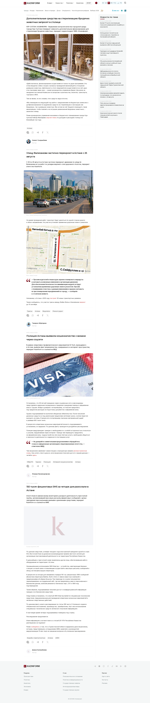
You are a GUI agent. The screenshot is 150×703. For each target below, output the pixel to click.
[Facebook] (42, 132)
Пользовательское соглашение (72, 676)
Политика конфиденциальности (73, 680)
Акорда (32, 10)
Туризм (38, 462)
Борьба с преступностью (36, 638)
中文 (114, 3)
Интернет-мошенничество (63, 462)
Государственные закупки (71, 690)
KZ (103, 3)
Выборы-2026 (94, 10)
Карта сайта (106, 676)
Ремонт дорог (58, 311)
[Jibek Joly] (116, 10)
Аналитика (79, 3)
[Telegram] (37, 132)
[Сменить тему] (97, 3)
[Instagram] (27, 132)
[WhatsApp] (32, 132)
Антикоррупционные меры (71, 686)
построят (53, 298)
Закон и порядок (50, 10)
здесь (34, 455)
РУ (109, 3)
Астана (29, 128)
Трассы (29, 311)
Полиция (47, 462)
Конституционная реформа (80, 10)
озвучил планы (51, 117)
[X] (47, 132)
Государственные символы (71, 683)
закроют (83, 302)
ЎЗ (121, 3)
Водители (46, 311)
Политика (27, 680)
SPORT (89, 3)
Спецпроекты (66, 10)
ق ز (118, 3)
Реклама (104, 683)
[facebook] (108, 666)
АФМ (57, 638)
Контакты (105, 680)
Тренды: (26, 10)
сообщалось (35, 627)
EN (111, 3)
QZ (106, 3)
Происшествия (28, 676)
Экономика (27, 686)
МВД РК (30, 462)
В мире (26, 690)
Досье (59, 10)
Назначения (39, 10)
